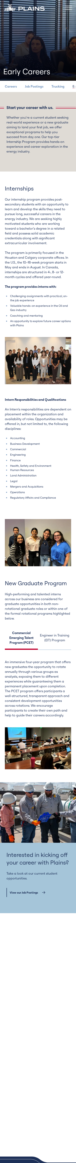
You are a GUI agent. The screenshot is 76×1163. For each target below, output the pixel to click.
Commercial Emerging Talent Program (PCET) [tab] (21, 638)
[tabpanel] (38, 714)
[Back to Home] (24, 7)
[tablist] (38, 640)
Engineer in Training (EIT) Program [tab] (54, 637)
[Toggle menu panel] (68, 8)
